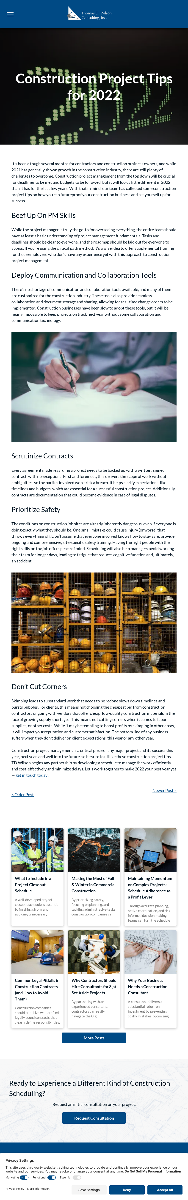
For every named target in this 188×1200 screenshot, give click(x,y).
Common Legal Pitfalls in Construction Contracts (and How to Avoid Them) (37, 989)
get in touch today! (32, 775)
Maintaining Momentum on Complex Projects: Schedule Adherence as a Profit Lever (150, 887)
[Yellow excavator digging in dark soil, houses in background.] (94, 850)
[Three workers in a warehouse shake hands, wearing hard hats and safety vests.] (37, 850)
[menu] (10, 14)
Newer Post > (164, 790)
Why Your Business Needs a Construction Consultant (147, 986)
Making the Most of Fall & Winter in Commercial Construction (94, 884)
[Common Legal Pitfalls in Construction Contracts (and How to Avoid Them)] (37, 952)
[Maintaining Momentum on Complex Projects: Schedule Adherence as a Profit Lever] (150, 850)
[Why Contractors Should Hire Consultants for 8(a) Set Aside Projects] (94, 952)
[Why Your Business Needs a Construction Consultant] (150, 952)
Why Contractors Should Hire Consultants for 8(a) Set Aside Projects (94, 986)
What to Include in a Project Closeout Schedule (33, 884)
